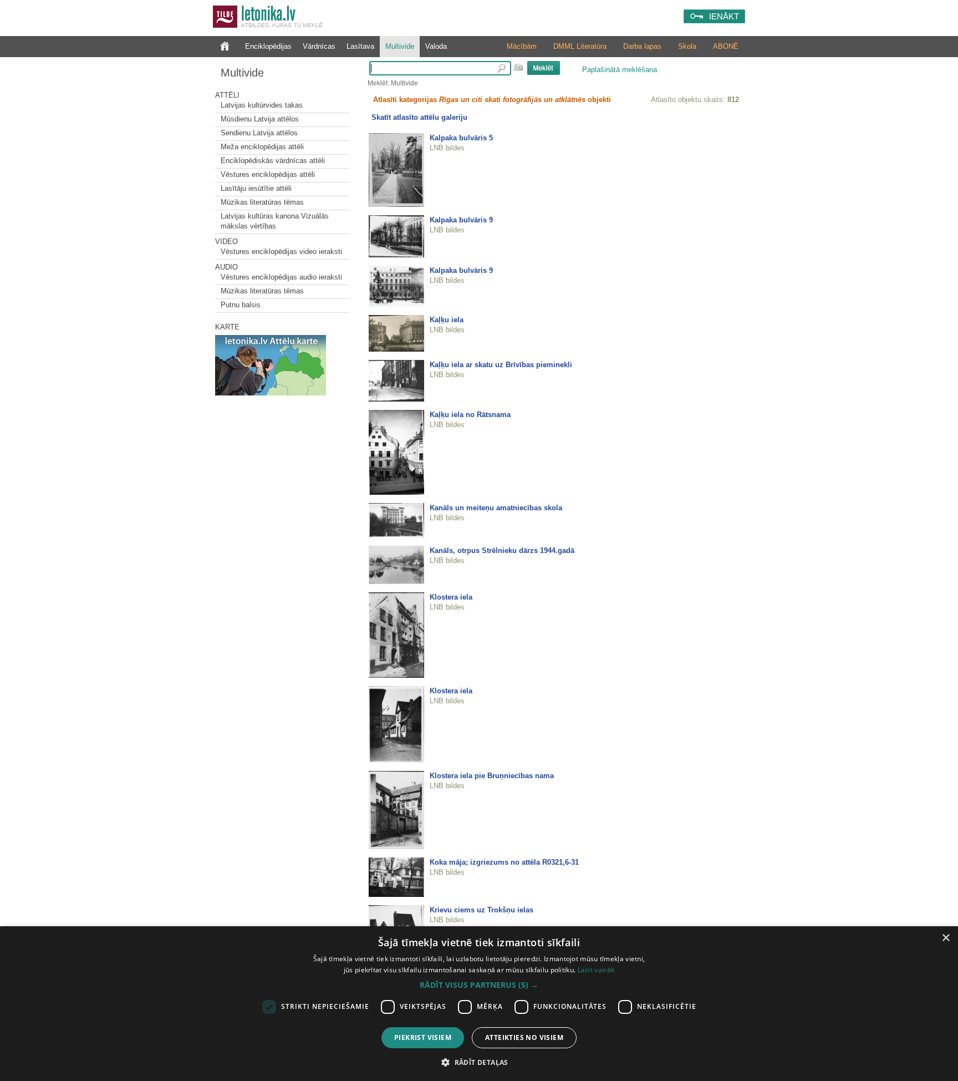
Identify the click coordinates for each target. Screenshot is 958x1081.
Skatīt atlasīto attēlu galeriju (419, 117)
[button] (479, 985)
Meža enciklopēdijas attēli (262, 147)
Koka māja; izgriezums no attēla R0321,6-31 (504, 862)
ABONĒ (725, 46)
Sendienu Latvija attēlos (259, 133)
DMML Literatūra (580, 46)
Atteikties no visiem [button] (524, 1037)
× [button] (945, 938)
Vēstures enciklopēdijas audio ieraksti (281, 277)
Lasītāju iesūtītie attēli (256, 188)
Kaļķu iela (446, 320)
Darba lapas (642, 46)
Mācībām (522, 46)
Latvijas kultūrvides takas (262, 105)
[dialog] (479, 1003)
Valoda (436, 46)
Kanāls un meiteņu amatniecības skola (496, 508)
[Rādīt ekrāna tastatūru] (518, 67)
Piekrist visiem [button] (422, 1037)
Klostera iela (451, 597)
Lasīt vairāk (596, 970)
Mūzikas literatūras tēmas (262, 202)
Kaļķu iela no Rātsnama (470, 414)
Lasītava (360, 46)
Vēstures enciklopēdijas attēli (268, 174)
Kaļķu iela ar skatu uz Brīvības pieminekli (501, 365)
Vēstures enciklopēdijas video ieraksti (281, 251)
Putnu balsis (241, 305)
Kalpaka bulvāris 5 (461, 138)
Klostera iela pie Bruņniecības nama (492, 776)
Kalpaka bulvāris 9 (461, 220)
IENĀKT (724, 16)
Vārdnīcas (319, 46)
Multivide (399, 46)
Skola (687, 46)
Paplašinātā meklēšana (619, 69)
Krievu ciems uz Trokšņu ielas (481, 910)
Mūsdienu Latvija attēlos (260, 119)
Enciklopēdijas (268, 46)
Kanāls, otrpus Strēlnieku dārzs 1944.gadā (502, 550)
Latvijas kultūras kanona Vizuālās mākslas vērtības (275, 221)
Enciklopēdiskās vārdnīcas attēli (273, 160)
